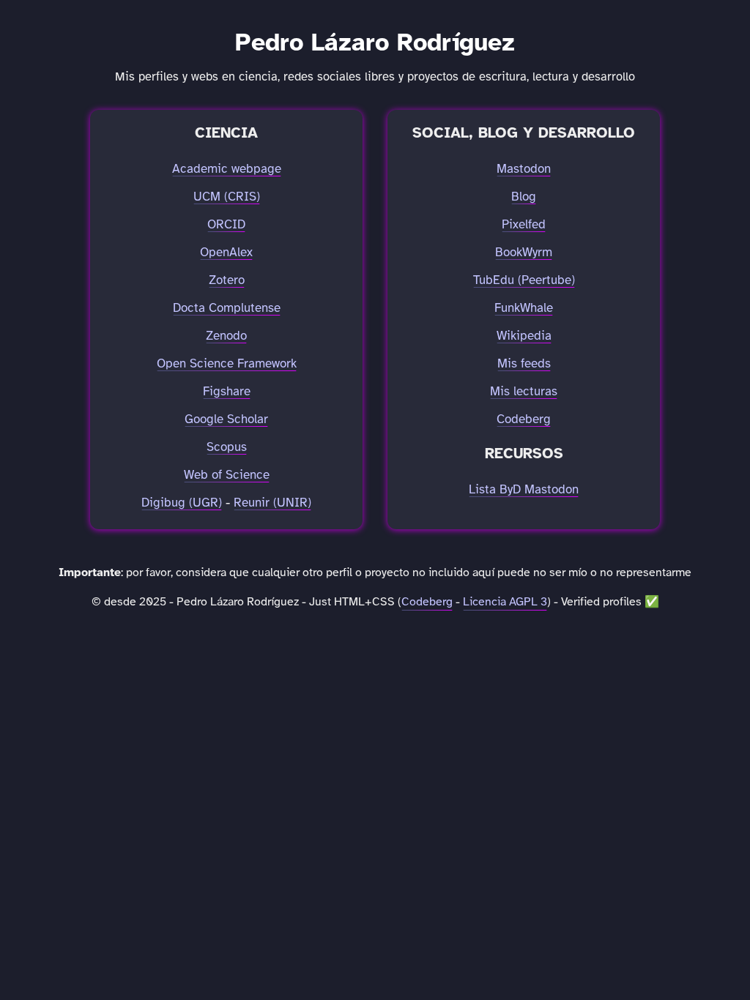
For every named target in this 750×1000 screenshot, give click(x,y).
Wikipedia (524, 336)
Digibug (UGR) (181, 503)
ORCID (226, 224)
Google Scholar (226, 419)
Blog (523, 197)
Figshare (226, 391)
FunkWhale (523, 308)
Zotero (227, 280)
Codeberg (524, 419)
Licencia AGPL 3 (505, 602)
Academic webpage (226, 169)
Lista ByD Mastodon (524, 489)
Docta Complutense (227, 308)
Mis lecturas (523, 391)
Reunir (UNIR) (272, 503)
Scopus (227, 447)
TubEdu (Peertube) (524, 280)
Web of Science (227, 475)
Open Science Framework (227, 363)
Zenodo (226, 336)
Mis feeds (524, 363)
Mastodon (524, 169)
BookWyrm (523, 252)
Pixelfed (524, 224)
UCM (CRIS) (226, 197)
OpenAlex (226, 252)
